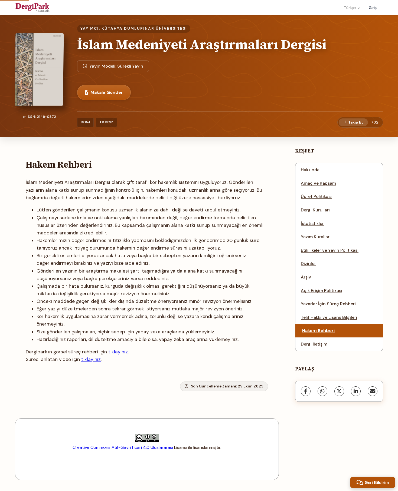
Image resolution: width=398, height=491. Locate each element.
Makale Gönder (106, 92)
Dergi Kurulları (315, 210)
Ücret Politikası (316, 196)
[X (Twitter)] (339, 391)
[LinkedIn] (356, 391)
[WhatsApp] (322, 391)
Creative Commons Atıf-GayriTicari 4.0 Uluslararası (123, 447)
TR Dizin (106, 122)
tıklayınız (118, 352)
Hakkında (310, 169)
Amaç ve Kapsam (318, 183)
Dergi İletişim (314, 344)
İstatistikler (312, 223)
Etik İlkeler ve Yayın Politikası (329, 250)
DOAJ (85, 122)
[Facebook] (306, 391)
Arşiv (306, 277)
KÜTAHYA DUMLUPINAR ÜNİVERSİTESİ (144, 28)
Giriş (373, 7)
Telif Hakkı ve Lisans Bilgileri (329, 317)
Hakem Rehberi (318, 330)
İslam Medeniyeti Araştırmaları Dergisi (202, 44)
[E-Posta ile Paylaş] (372, 391)
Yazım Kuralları (316, 237)
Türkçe (350, 7)
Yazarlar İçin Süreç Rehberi (328, 304)
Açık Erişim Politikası (321, 290)
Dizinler (308, 263)
